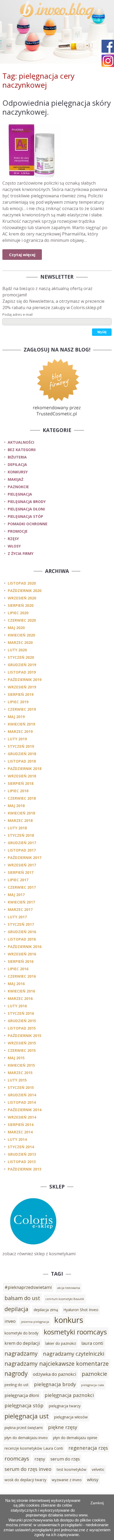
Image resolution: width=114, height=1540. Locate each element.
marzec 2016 (20, 998)
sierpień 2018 (20, 783)
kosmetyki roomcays (75, 1331)
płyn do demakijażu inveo (26, 1437)
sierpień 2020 (20, 605)
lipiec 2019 (18, 701)
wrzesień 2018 (22, 775)
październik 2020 (24, 590)
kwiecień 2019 (21, 724)
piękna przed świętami (24, 1427)
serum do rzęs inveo (28, 1469)
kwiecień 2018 (21, 813)
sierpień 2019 (20, 694)
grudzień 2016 (22, 931)
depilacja (17, 464)
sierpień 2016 (20, 961)
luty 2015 (17, 1080)
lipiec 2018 (18, 790)
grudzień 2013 (22, 1154)
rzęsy (13, 538)
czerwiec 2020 (22, 620)
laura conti (92, 1343)
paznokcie (18, 486)
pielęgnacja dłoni (26, 508)
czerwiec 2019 (22, 709)
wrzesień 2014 (22, 1117)
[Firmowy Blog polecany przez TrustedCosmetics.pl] (57, 387)
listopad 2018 (22, 761)
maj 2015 (16, 1057)
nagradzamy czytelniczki (73, 1353)
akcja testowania (68, 1288)
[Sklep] (32, 1247)
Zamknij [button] (97, 1503)
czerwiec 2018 (22, 798)
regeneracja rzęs (88, 1447)
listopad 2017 (22, 850)
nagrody (16, 1373)
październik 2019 (24, 679)
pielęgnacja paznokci (69, 1395)
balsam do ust (22, 1298)
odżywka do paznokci (54, 1374)
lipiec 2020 (18, 612)
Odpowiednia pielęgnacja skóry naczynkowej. (56, 107)
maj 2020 (16, 627)
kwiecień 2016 (21, 991)
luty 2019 (17, 738)
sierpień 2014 (20, 1124)
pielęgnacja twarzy (65, 1405)
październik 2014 (24, 1109)
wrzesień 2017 (22, 864)
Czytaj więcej (22, 254)
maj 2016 (16, 983)
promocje (18, 531)
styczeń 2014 (21, 1146)
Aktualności (21, 442)
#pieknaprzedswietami (28, 1287)
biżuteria (17, 457)
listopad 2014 (22, 1102)
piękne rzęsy (62, 1427)
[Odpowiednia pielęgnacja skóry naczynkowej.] (57, 150)
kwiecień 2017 (21, 902)
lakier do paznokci (60, 1343)
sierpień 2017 (20, 872)
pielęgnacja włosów (71, 1416)
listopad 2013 (22, 1161)
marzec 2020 (20, 642)
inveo (10, 1321)
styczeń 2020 (21, 657)
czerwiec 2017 (22, 887)
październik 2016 (24, 946)
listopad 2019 (22, 672)
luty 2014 (17, 1139)
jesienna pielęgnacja (35, 1322)
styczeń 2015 (21, 1087)
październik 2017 (24, 857)
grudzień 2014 (22, 1094)
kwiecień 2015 (21, 1065)
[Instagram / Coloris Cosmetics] (108, 61)
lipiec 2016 (18, 968)
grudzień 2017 (22, 842)
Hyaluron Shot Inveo (80, 1309)
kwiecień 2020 (21, 635)
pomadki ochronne (27, 523)
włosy (14, 546)
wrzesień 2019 (22, 686)
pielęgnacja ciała (92, 1385)
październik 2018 (24, 768)
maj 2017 (16, 894)
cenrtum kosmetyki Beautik (64, 1299)
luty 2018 (17, 827)
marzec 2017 (20, 909)
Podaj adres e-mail (17, 314)
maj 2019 (16, 716)
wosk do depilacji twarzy (25, 1479)
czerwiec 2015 (22, 1050)
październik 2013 (24, 1169)
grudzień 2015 (22, 1020)
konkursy (18, 471)
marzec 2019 (20, 731)
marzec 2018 (20, 820)
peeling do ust (17, 1384)
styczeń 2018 (21, 835)
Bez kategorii (22, 449)
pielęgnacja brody (27, 501)
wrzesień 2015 (22, 1042)
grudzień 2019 (22, 664)
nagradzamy (21, 1353)
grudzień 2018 (22, 753)
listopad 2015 (22, 1028)
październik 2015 (24, 1035)
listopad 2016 (22, 939)
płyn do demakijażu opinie (75, 1437)
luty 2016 (17, 1005)
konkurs (68, 1319)
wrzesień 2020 (22, 597)
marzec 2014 (20, 1131)
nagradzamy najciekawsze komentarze (57, 1363)
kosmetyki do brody (21, 1333)
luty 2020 (17, 649)
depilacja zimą (46, 1309)
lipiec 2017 (18, 879)
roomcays (17, 1458)
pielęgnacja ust (27, 1416)
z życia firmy (20, 553)
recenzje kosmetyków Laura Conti (34, 1448)
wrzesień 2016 (22, 953)
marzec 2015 (20, 1072)
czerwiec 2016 (22, 976)
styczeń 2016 (21, 1013)
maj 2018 (16, 805)
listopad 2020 (22, 583)
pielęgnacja (20, 494)
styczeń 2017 (21, 924)
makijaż (15, 479)
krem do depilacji (22, 1343)
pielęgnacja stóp (25, 516)
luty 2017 (17, 916)
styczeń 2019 (21, 746)
